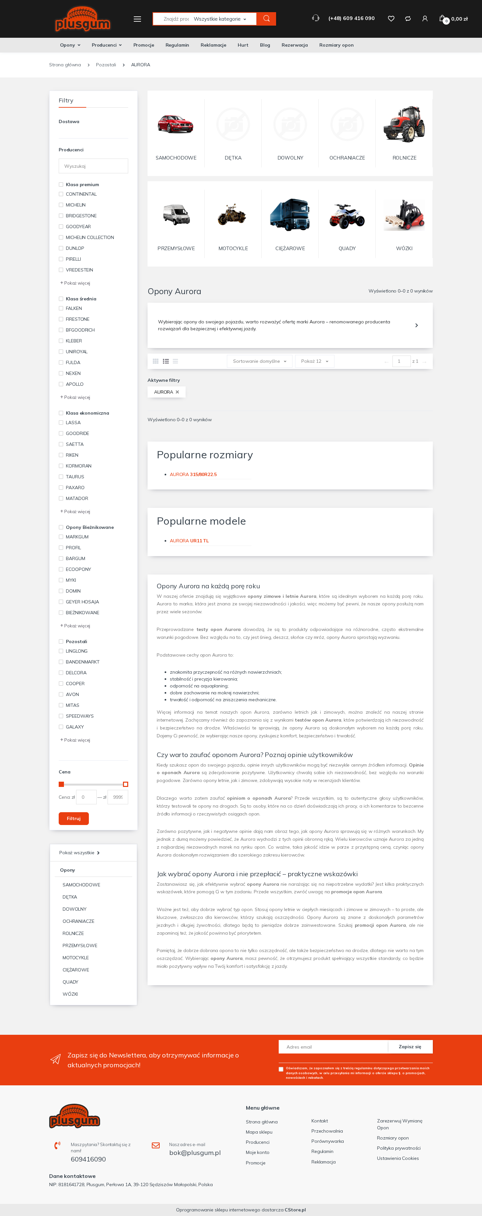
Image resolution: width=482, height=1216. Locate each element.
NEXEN (73, 373)
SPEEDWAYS (80, 716)
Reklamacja (323, 1162)
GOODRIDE (77, 433)
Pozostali (76, 641)
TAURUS (75, 477)
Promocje (143, 45)
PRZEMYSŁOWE (80, 945)
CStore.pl (295, 1210)
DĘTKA (70, 897)
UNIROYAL (77, 352)
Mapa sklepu (259, 1132)
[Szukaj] (266, 19)
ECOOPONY (78, 569)
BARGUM (75, 558)
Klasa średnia (81, 299)
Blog (265, 45)
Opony (67, 45)
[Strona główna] (78, 19)
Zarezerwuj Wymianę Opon (399, 1124)
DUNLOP (75, 248)
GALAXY (75, 727)
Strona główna (262, 1122)
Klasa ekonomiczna (87, 413)
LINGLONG (77, 651)
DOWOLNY (75, 909)
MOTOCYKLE (76, 958)
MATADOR (77, 498)
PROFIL (73, 548)
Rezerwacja (295, 45)
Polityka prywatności (399, 1148)
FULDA (73, 362)
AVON (72, 694)
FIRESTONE (78, 319)
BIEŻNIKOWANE (82, 613)
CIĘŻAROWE (76, 970)
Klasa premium (82, 184)
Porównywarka (327, 1141)
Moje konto (258, 1152)
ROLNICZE (73, 933)
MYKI (71, 580)
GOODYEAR (78, 226)
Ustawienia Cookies (398, 1158)
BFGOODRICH (80, 330)
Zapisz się (410, 1047)
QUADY (70, 982)
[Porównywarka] (408, 18)
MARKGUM (77, 537)
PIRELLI (73, 259)
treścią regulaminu (357, 1068)
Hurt (243, 45)
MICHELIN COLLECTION (90, 237)
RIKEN (72, 455)
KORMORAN (78, 466)
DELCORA (76, 673)
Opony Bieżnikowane (89, 527)
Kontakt (319, 1121)
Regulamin (178, 45)
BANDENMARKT (82, 662)
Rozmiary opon (336, 45)
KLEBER (74, 341)
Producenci (104, 45)
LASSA (73, 422)
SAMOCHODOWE (81, 885)
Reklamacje (213, 45)
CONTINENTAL (81, 194)
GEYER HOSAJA (82, 602)
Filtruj (74, 818)
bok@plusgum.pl (195, 1152)
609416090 (88, 1159)
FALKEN (74, 308)
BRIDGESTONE (81, 216)
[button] (225, 19)
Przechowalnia (327, 1131)
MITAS (72, 705)
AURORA (164, 392)
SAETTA (74, 444)
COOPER (75, 683)
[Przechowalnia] (391, 18)
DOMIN (73, 591)
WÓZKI (70, 994)
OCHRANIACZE (78, 921)
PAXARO (75, 487)
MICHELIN (76, 205)
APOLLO (74, 384)
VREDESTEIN (79, 270)
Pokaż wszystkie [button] (76, 853)
